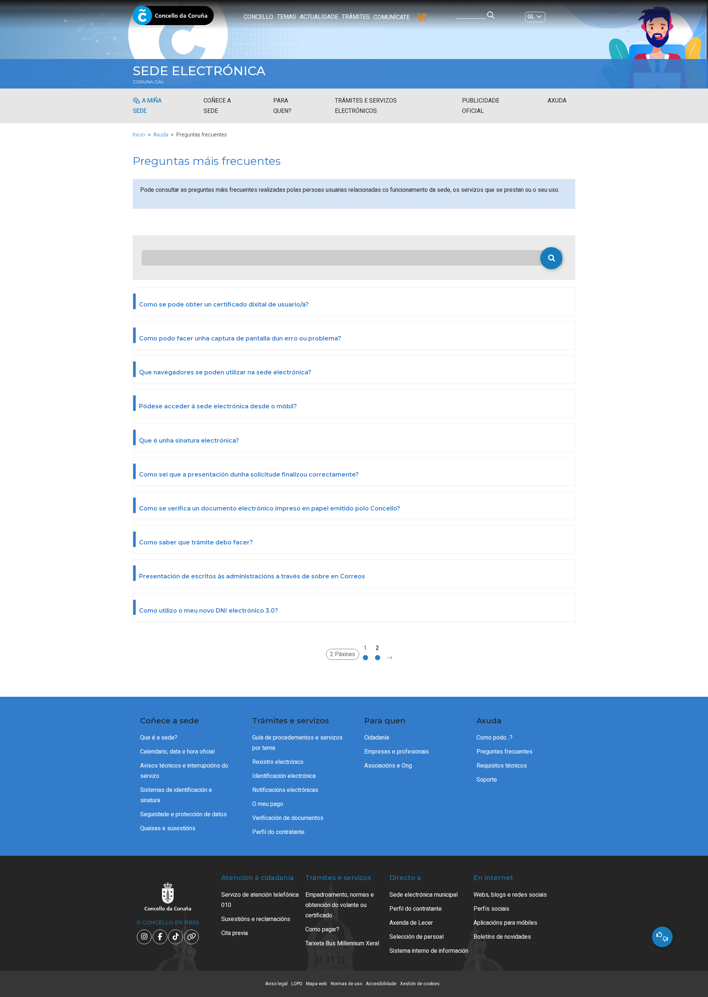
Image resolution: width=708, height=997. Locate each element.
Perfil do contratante (278, 832)
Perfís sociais (491, 908)
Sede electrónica (199, 71)
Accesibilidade (381, 983)
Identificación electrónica (284, 776)
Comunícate (392, 17)
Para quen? (282, 105)
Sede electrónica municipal (423, 894)
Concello (258, 17)
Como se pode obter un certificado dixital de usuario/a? (224, 304)
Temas (286, 17)
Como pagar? (322, 929)
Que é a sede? (158, 737)
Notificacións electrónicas (285, 790)
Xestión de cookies (420, 983)
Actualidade (319, 17)
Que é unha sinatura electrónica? (189, 440)
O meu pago (267, 804)
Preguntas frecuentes (504, 751)
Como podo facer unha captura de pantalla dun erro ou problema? (240, 338)
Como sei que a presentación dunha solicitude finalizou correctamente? (249, 474)
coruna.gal (148, 81)
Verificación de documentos (287, 818)
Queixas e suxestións (167, 828)
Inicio (139, 135)
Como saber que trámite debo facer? (196, 542)
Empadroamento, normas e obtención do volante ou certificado (339, 905)
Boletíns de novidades (502, 936)
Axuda (557, 100)
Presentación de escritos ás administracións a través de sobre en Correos (252, 576)
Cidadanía (376, 737)
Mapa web (316, 983)
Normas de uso (346, 983)
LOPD (296, 983)
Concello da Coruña (173, 18)
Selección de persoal (416, 936)
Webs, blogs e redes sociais (510, 894)
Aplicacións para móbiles (505, 922)
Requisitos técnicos (501, 765)
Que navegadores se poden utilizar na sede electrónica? (225, 372)
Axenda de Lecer (411, 922)
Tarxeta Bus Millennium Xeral (342, 943)
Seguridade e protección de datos (183, 814)
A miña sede (147, 105)
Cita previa (234, 933)
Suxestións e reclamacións (255, 919)
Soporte (486, 779)
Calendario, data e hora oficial (177, 751)
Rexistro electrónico (277, 762)
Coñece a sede (217, 105)
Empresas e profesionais (396, 751)
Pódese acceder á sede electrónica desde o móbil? (218, 406)
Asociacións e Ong (388, 765)
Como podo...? (494, 737)
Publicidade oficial (480, 105)
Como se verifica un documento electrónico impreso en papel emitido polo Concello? (269, 508)
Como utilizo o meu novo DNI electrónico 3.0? (208, 610)
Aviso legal (276, 983)
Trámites (356, 17)
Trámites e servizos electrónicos (366, 105)
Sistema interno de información (428, 950)
